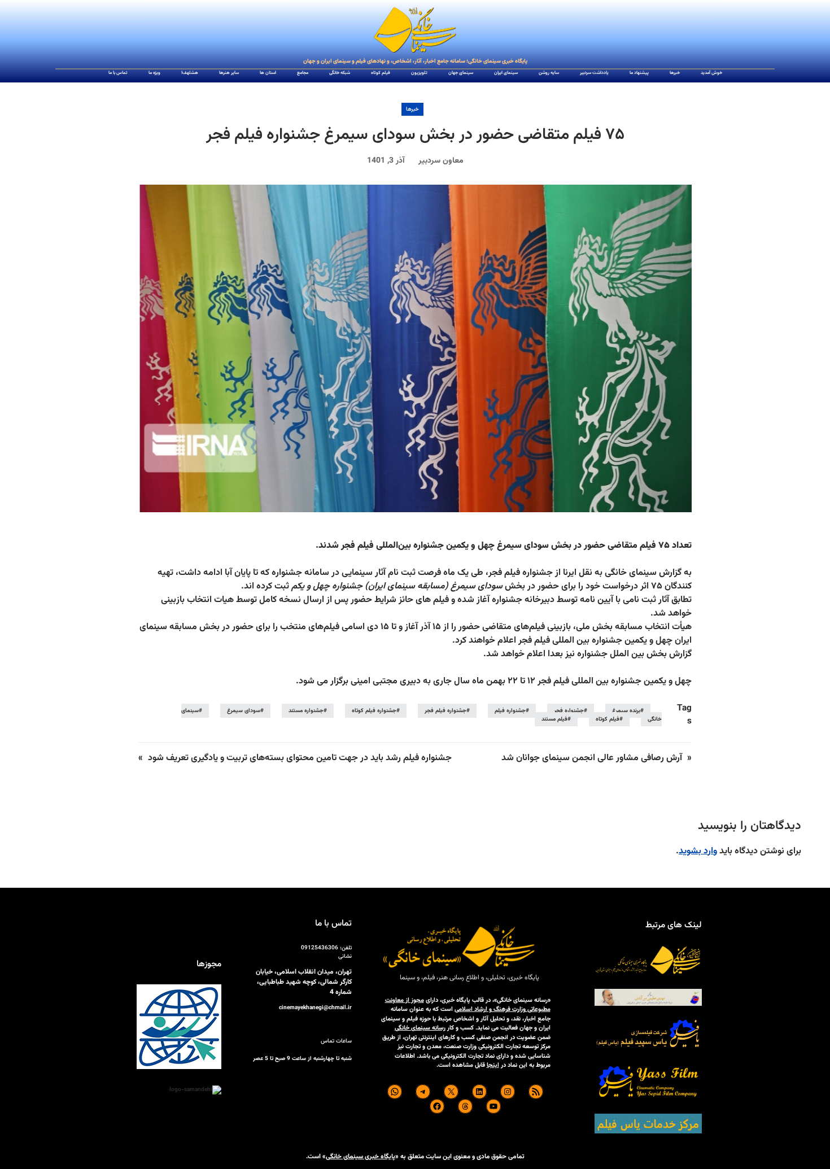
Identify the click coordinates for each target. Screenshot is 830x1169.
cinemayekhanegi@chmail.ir (315, 1008)
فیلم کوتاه (607, 719)
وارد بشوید (698, 851)
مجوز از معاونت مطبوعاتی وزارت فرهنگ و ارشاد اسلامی (468, 1005)
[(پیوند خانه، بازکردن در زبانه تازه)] (415, 30)
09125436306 (319, 948)
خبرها (412, 109)
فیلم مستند (554, 719)
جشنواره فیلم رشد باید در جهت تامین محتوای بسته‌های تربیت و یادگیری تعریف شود (300, 758)
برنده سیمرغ (626, 710)
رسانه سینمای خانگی (420, 1028)
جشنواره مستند (306, 710)
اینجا (493, 1065)
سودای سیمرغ (243, 710)
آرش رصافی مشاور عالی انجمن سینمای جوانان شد (591, 758)
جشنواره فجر (569, 710)
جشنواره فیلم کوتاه (374, 710)
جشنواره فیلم (510, 710)
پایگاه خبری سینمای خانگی (360, 1156)
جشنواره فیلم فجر (445, 710)
